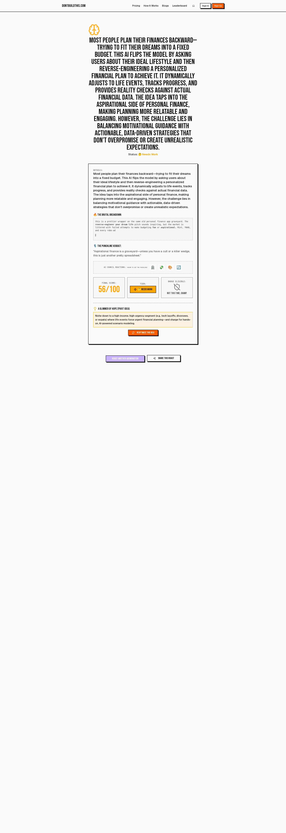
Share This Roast (166, 359)
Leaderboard (179, 5)
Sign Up (218, 6)
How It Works (151, 5)
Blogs (165, 5)
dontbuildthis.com (74, 6)
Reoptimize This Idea (145, 333)
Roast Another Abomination (125, 359)
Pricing (136, 5)
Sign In (205, 6)
